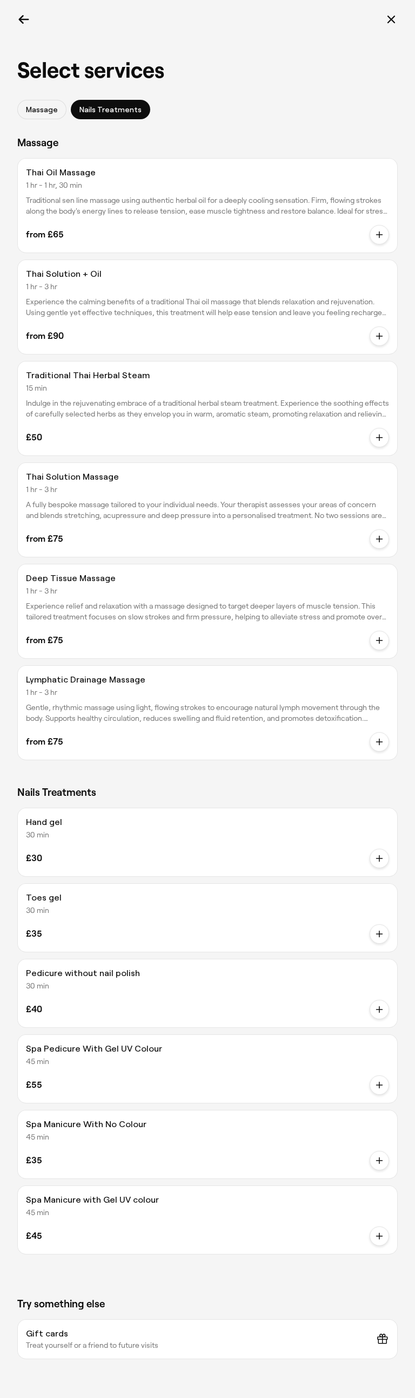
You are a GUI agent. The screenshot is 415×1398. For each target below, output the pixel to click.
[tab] (41, 109)
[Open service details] (379, 234)
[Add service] (379, 858)
